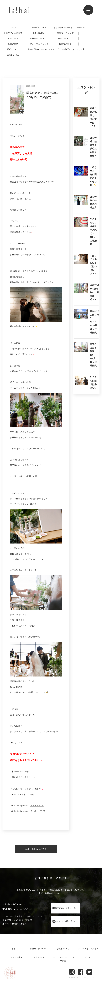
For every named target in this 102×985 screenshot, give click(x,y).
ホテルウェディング (13, 39)
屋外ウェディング (65, 33)
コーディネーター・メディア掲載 (63, 959)
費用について (63, 949)
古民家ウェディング (39, 39)
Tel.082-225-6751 (15, 909)
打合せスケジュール (39, 949)
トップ (13, 28)
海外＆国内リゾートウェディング (43, 49)
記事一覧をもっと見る (36, 849)
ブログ (87, 957)
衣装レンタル (13, 55)
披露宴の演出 (65, 44)
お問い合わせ (65, 908)
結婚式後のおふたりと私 (73, 49)
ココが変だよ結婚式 (13, 33)
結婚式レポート (39, 28)
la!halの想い (39, 33)
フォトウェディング (39, 44)
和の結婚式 (13, 44)
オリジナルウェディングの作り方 (69, 28)
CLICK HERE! (37, 806)
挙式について (13, 49)
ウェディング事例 (14, 957)
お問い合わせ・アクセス (87, 949)
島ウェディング (65, 39)
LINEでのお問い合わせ (66, 921)
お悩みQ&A (39, 957)
